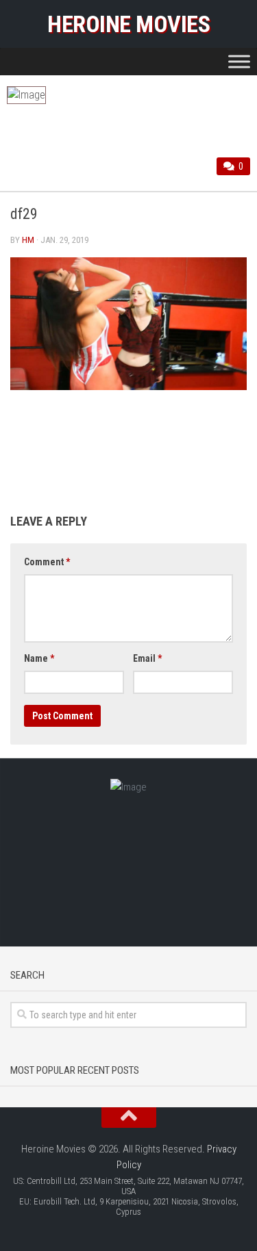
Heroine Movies (128, 24)
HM (28, 240)
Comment (47, 561)
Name (39, 658)
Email (147, 658)
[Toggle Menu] (239, 61)
